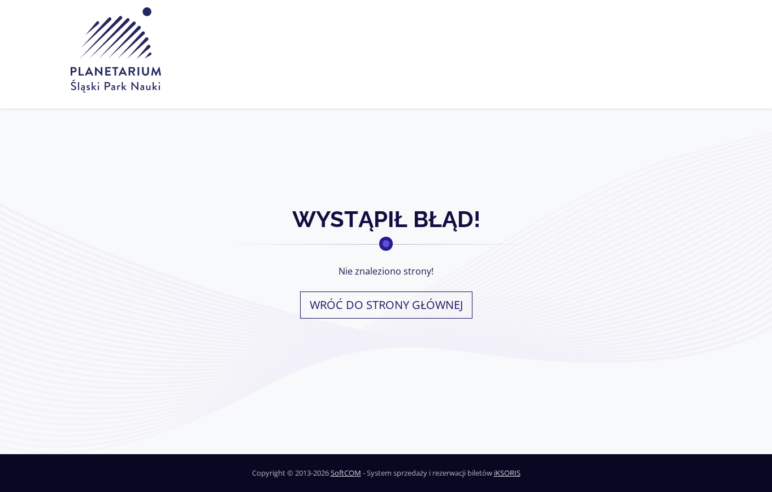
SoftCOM (346, 473)
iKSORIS (507, 473)
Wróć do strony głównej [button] (386, 304)
